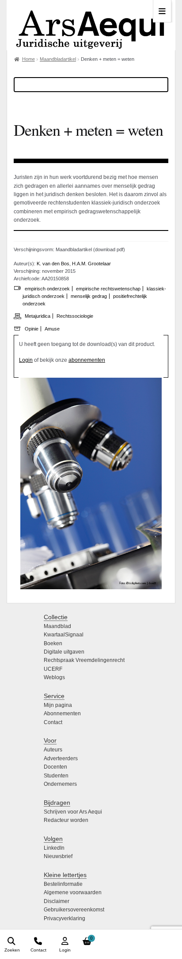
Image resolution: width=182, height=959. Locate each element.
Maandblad (57, 626)
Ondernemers (60, 784)
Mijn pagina (58, 705)
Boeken (53, 643)
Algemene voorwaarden (73, 892)
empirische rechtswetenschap (108, 288)
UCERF (53, 669)
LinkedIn (54, 848)
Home (28, 59)
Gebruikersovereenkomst (74, 910)
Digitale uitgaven (64, 652)
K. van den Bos (53, 263)
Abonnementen (62, 713)
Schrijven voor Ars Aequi (73, 812)
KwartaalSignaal (63, 635)
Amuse (52, 328)
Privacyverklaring (64, 918)
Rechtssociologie (75, 316)
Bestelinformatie (63, 884)
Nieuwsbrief (58, 856)
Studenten (56, 776)
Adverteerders (61, 758)
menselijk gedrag (89, 296)
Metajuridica (37, 316)
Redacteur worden (66, 820)
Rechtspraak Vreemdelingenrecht (84, 660)
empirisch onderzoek (47, 288)
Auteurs (53, 750)
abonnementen (86, 360)
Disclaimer (56, 901)
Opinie (31, 328)
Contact (53, 722)
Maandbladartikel (58, 59)
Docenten (55, 767)
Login (26, 360)
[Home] (91, 25)
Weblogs (54, 677)
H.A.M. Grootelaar (91, 263)
